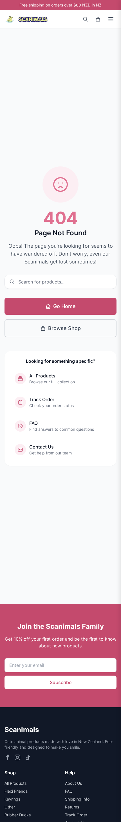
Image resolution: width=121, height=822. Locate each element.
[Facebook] (7, 757)
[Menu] (110, 19)
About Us (73, 783)
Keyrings (12, 799)
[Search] (85, 19)
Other (10, 807)
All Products (15, 783)
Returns (72, 807)
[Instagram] (17, 757)
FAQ (69, 791)
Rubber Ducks (18, 814)
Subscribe (60, 682)
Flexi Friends (16, 791)
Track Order (76, 814)
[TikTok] (27, 757)
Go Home (64, 306)
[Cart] (98, 19)
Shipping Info (77, 799)
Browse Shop (64, 328)
